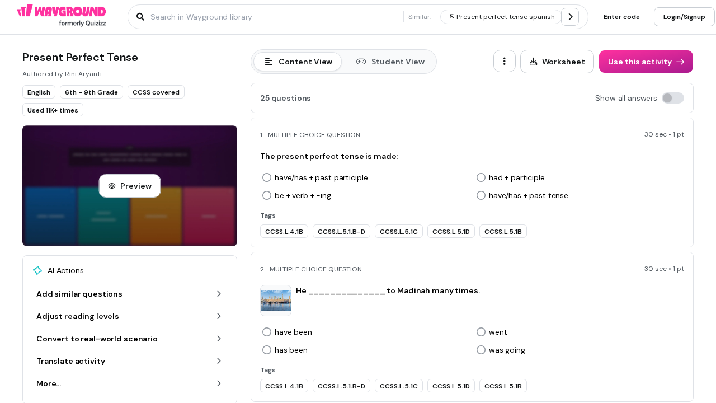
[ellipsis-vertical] (504, 61)
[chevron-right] (570, 17)
